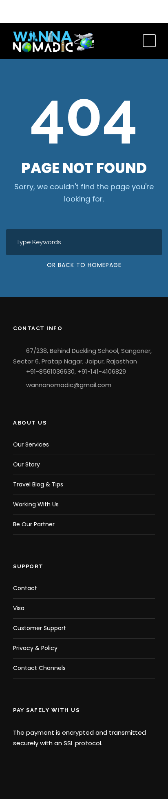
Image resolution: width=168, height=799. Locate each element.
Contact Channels (39, 668)
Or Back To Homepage (84, 265)
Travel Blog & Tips (38, 484)
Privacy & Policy (35, 648)
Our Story (26, 464)
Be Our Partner (34, 524)
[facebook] (14, 11)
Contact (25, 588)
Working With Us (36, 504)
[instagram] (38, 11)
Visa (18, 608)
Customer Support (39, 628)
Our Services (31, 444)
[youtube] (26, 11)
